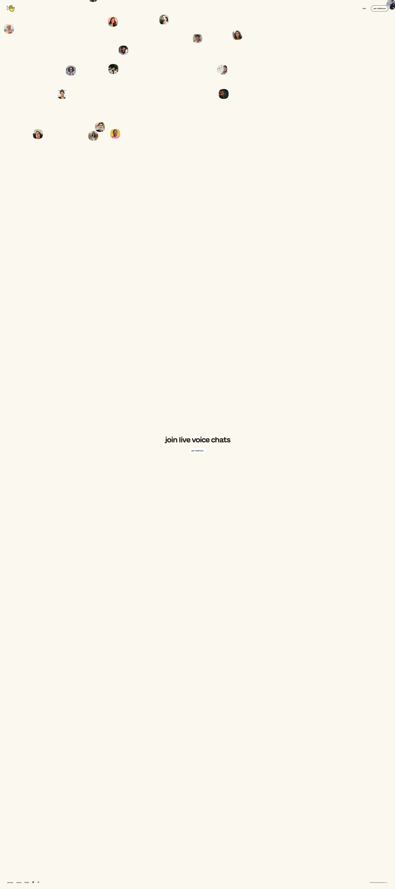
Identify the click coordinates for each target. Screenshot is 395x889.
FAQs (27, 882)
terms (18, 882)
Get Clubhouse (380, 8)
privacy (10, 882)
